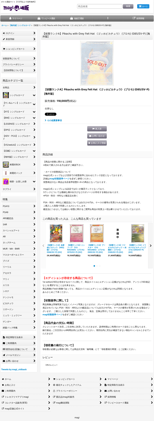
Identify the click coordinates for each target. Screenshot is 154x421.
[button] (107, 18)
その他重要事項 (54, 120)
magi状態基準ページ (59, 178)
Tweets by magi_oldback (14, 369)
